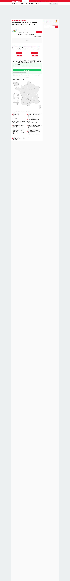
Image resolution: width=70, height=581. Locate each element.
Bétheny (26, 34)
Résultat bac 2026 (17, 20)
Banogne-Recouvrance (17, 122)
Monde (32, 3)
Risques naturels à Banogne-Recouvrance (35, 125)
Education (28, 3)
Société (18, 3)
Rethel (23, 34)
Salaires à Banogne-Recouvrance (18, 127)
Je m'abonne (26, 70)
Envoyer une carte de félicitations (33, 119)
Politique (13, 3)
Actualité (45, 22)
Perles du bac (15, 118)
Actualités (25, 1)
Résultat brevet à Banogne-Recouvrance (34, 113)
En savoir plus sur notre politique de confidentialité (19, 72)
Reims (30, 34)
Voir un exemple (55, 22)
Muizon (32, 34)
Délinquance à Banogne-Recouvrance (34, 122)
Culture (36, 1)
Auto (46, 1)
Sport (31, 1)
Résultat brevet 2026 (16, 113)
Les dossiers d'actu (47, 25)
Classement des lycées (17, 115)
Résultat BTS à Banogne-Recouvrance (34, 114)
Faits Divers (23, 3)
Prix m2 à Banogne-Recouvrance (33, 130)
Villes (36, 3)
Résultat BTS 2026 (16, 114)
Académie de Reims (24, 20)
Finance (41, 1)
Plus (50, 1)
